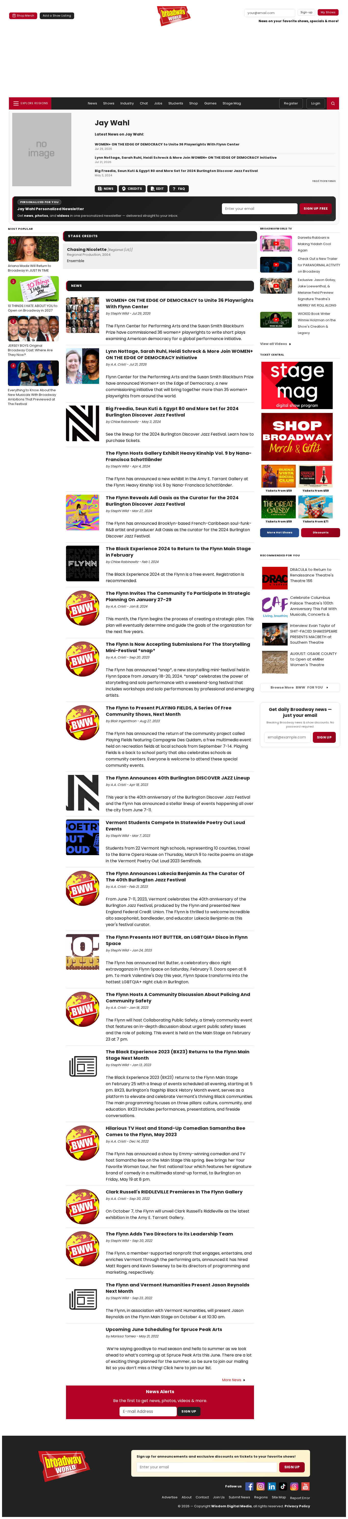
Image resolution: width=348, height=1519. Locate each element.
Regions (261, 1497)
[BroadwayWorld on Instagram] (260, 1486)
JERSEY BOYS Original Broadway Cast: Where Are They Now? (30, 338)
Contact (202, 1497)
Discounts (321, 532)
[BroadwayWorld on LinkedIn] (271, 1486)
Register (291, 103)
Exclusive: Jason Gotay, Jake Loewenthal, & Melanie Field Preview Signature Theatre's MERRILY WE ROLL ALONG (317, 292)
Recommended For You (280, 555)
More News (231, 1379)
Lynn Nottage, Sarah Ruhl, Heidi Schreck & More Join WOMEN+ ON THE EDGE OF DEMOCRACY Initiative (186, 157)
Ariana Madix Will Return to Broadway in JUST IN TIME (29, 256)
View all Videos (273, 343)
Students (175, 103)
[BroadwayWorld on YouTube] (305, 1486)
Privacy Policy (297, 1506)
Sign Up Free (316, 208)
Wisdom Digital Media (231, 1506)
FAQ (181, 188)
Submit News (239, 1497)
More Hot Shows (279, 532)
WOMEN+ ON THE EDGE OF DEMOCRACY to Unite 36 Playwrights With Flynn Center (167, 144)
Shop (193, 103)
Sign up (324, 737)
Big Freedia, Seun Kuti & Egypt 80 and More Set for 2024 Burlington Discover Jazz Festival (176, 171)
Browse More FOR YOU (297, 687)
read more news (324, 181)
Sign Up (188, 1411)
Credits (135, 188)
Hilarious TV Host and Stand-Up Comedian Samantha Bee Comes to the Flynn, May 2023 (175, 1131)
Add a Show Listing (57, 16)
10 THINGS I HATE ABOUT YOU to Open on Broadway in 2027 (33, 296)
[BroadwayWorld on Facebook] (249, 1486)
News (92, 103)
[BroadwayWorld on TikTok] (283, 1486)
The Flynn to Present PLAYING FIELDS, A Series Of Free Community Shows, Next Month (169, 711)
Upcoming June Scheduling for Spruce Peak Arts (164, 1329)
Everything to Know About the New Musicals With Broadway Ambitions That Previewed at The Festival (32, 384)
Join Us (219, 1497)
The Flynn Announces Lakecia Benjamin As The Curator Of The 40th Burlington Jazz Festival (175, 876)
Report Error (300, 1498)
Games (210, 103)
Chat (144, 103)
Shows (108, 103)
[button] (333, 103)
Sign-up (307, 12)
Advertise (170, 1497)
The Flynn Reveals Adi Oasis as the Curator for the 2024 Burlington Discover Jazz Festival (172, 500)
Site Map (279, 1497)
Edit (160, 188)
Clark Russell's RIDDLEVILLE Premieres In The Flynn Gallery (174, 1192)
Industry (127, 103)
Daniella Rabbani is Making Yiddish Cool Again (314, 244)
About (187, 1497)
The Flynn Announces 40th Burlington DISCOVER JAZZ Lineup (178, 778)
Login (315, 103)
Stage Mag (232, 103)
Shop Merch (25, 16)
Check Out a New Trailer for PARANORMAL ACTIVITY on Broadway (319, 265)
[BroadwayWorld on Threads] (294, 1486)
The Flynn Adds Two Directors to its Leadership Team (169, 1234)
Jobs (158, 103)
